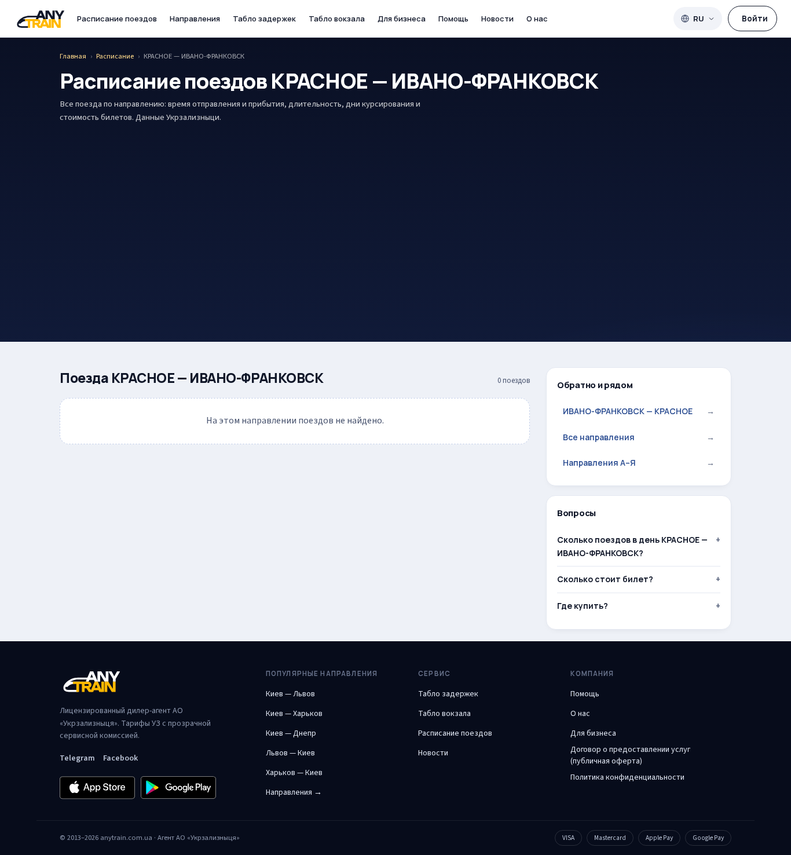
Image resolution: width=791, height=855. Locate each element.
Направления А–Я (639, 462)
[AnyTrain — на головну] (40, 19)
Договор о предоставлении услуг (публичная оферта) (630, 755)
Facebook (120, 758)
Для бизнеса (402, 18)
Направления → (294, 792)
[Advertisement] (395, 214)
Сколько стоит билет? (605, 578)
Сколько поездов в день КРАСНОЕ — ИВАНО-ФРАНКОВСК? (632, 546)
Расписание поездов (117, 18)
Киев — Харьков (294, 713)
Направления (195, 18)
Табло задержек (264, 18)
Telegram (77, 758)
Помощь (453, 18)
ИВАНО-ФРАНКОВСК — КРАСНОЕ (639, 410)
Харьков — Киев (294, 773)
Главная (73, 56)
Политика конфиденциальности (627, 777)
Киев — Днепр (291, 733)
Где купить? (582, 605)
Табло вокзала (337, 18)
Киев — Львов (290, 694)
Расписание (115, 56)
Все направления (639, 437)
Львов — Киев (290, 753)
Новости (497, 18)
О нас (537, 18)
